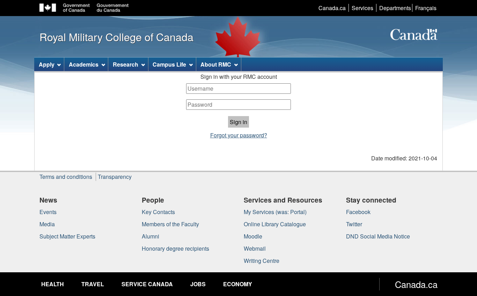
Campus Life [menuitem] (169, 64)
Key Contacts (158, 212)
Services (362, 8)
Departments (395, 8)
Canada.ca (332, 8)
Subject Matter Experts (67, 236)
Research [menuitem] (125, 64)
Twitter (354, 224)
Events (48, 212)
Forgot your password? (238, 135)
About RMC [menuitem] (215, 64)
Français (425, 8)
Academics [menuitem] (83, 64)
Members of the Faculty (170, 224)
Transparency (115, 177)
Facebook (358, 212)
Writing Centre (261, 261)
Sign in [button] (238, 122)
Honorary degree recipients (175, 248)
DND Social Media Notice (378, 236)
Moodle (253, 236)
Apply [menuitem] (46, 64)
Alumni (150, 236)
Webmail (255, 248)
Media (47, 224)
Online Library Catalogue (275, 224)
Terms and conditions (65, 177)
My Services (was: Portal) (275, 212)
